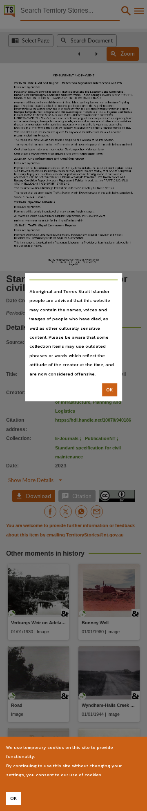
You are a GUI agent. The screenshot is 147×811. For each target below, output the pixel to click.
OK (109, 389)
